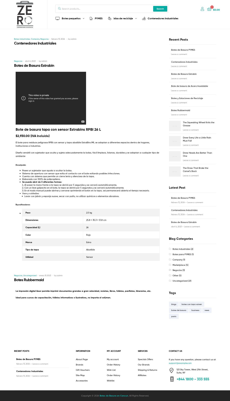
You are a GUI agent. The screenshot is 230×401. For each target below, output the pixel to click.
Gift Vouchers (82, 370)
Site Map (80, 375)
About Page (82, 359)
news (207, 310)
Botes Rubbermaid (29, 280)
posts (173, 316)
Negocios (44, 39)
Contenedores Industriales (35, 43)
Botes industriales (22, 39)
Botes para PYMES (182, 254)
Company (35, 39)
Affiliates (142, 375)
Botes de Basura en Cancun (114, 395)
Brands (79, 364)
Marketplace (179, 265)
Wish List (111, 370)
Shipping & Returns (147, 370)
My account (113, 359)
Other (175, 275)
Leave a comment (179, 54)
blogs (173, 304)
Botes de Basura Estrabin (34, 65)
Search (160, 8)
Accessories (82, 380)
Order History (113, 364)
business (195, 310)
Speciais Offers (145, 359)
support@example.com (180, 363)
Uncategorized (30, 275)
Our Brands (143, 364)
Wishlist (110, 380)
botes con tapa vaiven (192, 304)
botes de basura (178, 310)
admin (74, 39)
